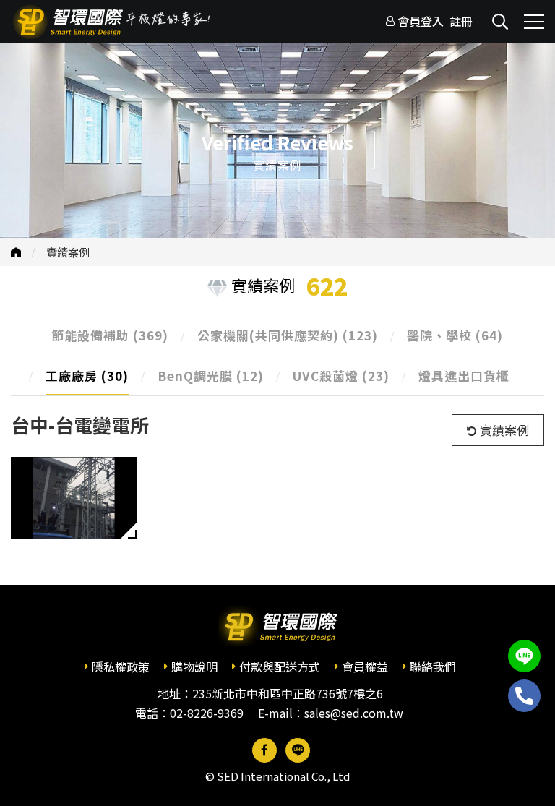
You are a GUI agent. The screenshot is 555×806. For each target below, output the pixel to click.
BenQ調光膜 (211, 375)
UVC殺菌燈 (341, 375)
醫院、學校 (455, 335)
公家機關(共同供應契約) (287, 335)
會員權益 (365, 666)
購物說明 (194, 666)
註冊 (461, 21)
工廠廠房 (87, 375)
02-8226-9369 (207, 712)
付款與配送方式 (279, 666)
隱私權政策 (121, 666)
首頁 (16, 252)
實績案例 (68, 252)
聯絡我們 (433, 666)
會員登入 (420, 21)
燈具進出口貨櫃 (463, 375)
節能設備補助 (109, 335)
